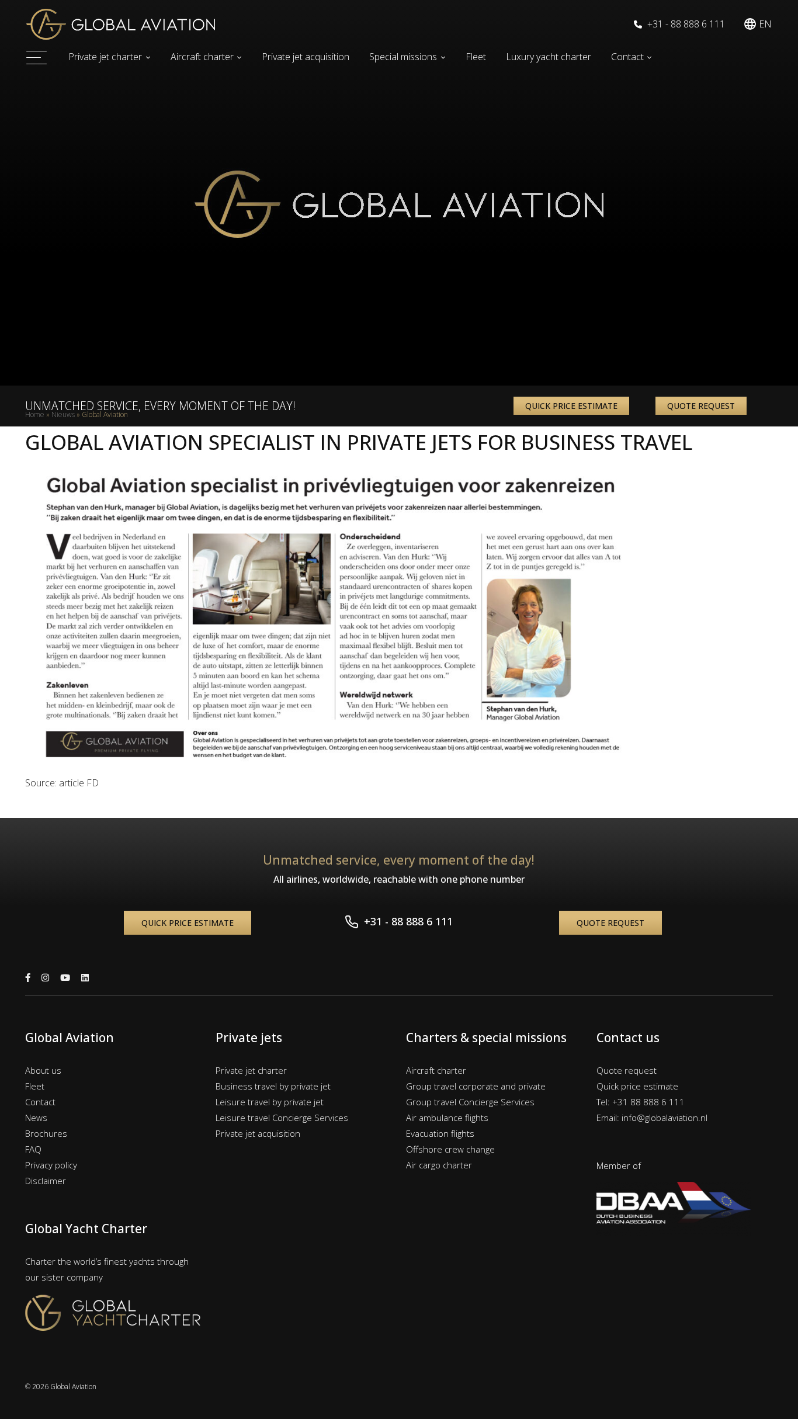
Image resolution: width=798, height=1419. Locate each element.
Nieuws (63, 414)
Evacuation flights (440, 1133)
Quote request (701, 405)
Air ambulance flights (447, 1117)
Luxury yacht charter (548, 56)
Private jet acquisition (305, 56)
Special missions (403, 56)
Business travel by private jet (273, 1086)
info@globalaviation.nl (664, 1117)
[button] (757, 24)
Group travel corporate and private (476, 1086)
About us (43, 1070)
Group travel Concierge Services (470, 1102)
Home (34, 414)
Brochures (46, 1133)
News (36, 1117)
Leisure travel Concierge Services (282, 1117)
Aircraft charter (202, 56)
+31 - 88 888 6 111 (685, 24)
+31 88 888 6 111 (648, 1102)
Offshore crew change (450, 1149)
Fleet (476, 56)
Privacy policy (51, 1165)
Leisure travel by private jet (270, 1102)
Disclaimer (45, 1180)
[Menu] (36, 57)
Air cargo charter (439, 1165)
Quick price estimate (571, 405)
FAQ (33, 1149)
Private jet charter (105, 56)
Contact (627, 56)
